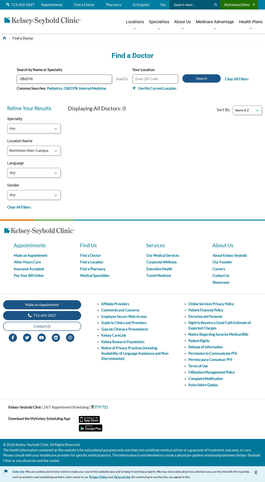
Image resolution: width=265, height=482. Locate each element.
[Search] (215, 5)
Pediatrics (54, 88)
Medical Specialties (94, 275)
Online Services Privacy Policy (211, 304)
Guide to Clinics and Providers (124, 323)
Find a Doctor (84, 5)
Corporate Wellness (161, 262)
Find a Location (91, 262)
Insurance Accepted (29, 269)
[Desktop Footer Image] (39, 231)
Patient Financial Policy (205, 310)
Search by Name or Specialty (39, 69)
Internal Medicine (92, 88)
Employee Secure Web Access (124, 316)
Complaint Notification (205, 378)
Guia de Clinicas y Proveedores (124, 329)
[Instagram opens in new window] (70, 337)
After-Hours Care (27, 262)
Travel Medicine (158, 275)
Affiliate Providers (115, 304)
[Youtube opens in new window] (41, 337)
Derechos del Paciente (205, 316)
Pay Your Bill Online (29, 275)
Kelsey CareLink (113, 335)
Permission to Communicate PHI (212, 353)
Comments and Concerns (120, 310)
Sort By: (224, 109)
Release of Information (205, 347)
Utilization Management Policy (211, 372)
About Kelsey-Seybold (230, 255)
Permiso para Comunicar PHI (210, 359)
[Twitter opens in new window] (27, 337)
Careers (219, 269)
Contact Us (221, 275)
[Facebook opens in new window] (13, 337)
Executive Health (159, 269)
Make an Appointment (30, 255)
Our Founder (222, 262)
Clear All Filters (236, 79)
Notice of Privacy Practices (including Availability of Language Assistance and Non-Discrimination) (135, 353)
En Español (141, 5)
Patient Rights (199, 341)
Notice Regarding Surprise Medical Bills (218, 334)
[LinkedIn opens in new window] (56, 337)
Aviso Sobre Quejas (203, 385)
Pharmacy (114, 5)
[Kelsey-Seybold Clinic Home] (44, 21)
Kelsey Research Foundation (122, 342)
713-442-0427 (21, 5)
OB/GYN (71, 88)
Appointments (52, 5)
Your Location (143, 69)
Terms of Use (198, 366)
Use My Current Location (157, 88)
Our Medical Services (162, 255)
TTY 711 (101, 407)
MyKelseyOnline (236, 5)
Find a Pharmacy (93, 269)
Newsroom (221, 282)
